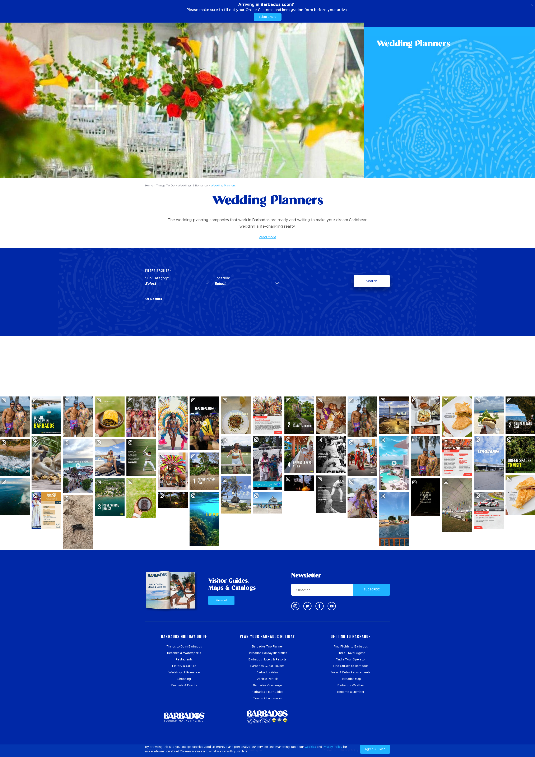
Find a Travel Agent (351, 653)
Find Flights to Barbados (351, 646)
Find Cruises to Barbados (350, 666)
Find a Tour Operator (351, 659)
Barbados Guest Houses (267, 666)
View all (221, 600)
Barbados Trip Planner (267, 646)
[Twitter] (307, 606)
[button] (177, 284)
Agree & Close (375, 749)
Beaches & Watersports (184, 653)
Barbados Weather (351, 685)
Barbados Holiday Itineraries (267, 653)
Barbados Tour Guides (267, 692)
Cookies (310, 747)
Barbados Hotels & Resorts (267, 659)
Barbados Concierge (267, 685)
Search (371, 281)
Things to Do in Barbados (184, 646)
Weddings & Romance (184, 672)
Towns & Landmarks (267, 698)
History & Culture (184, 666)
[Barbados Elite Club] (267, 717)
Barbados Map (351, 679)
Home (149, 185)
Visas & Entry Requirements (351, 672)
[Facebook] (319, 606)
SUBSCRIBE (372, 589)
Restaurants (184, 659)
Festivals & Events (184, 685)
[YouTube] (331, 606)
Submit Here (267, 16)
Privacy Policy (332, 747)
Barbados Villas (267, 672)
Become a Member (350, 692)
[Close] (531, 4)
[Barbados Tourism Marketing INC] (184, 717)
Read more (267, 237)
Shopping (184, 679)
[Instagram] (295, 606)
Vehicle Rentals (267, 679)
